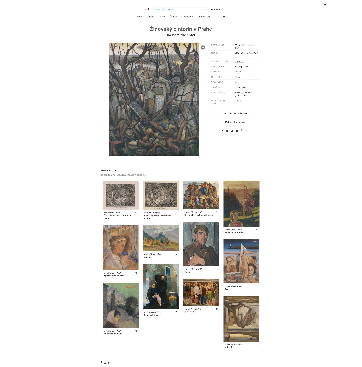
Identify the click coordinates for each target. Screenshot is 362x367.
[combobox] (180, 9)
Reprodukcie (204, 16)
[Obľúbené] (224, 16)
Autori (163, 16)
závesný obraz (241, 66)
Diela (139, 16)
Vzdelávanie (187, 16)
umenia (215, 9)
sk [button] (325, 4)
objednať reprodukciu (236, 122)
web (147, 9)
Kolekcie (151, 16)
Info (217, 16)
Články (173, 16)
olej (236, 82)
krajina (238, 72)
